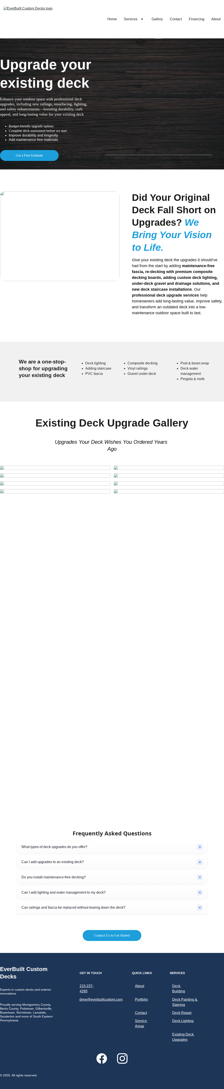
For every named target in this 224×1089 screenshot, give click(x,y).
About (215, 19)
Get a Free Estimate (29, 155)
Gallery (157, 19)
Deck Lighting (183, 1021)
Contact (176, 19)
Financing (196, 19)
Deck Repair (182, 1013)
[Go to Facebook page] (103, 1058)
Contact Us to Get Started (112, 935)
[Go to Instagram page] (122, 1058)
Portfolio (141, 999)
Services (130, 19)
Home (112, 19)
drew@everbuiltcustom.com (100, 999)
